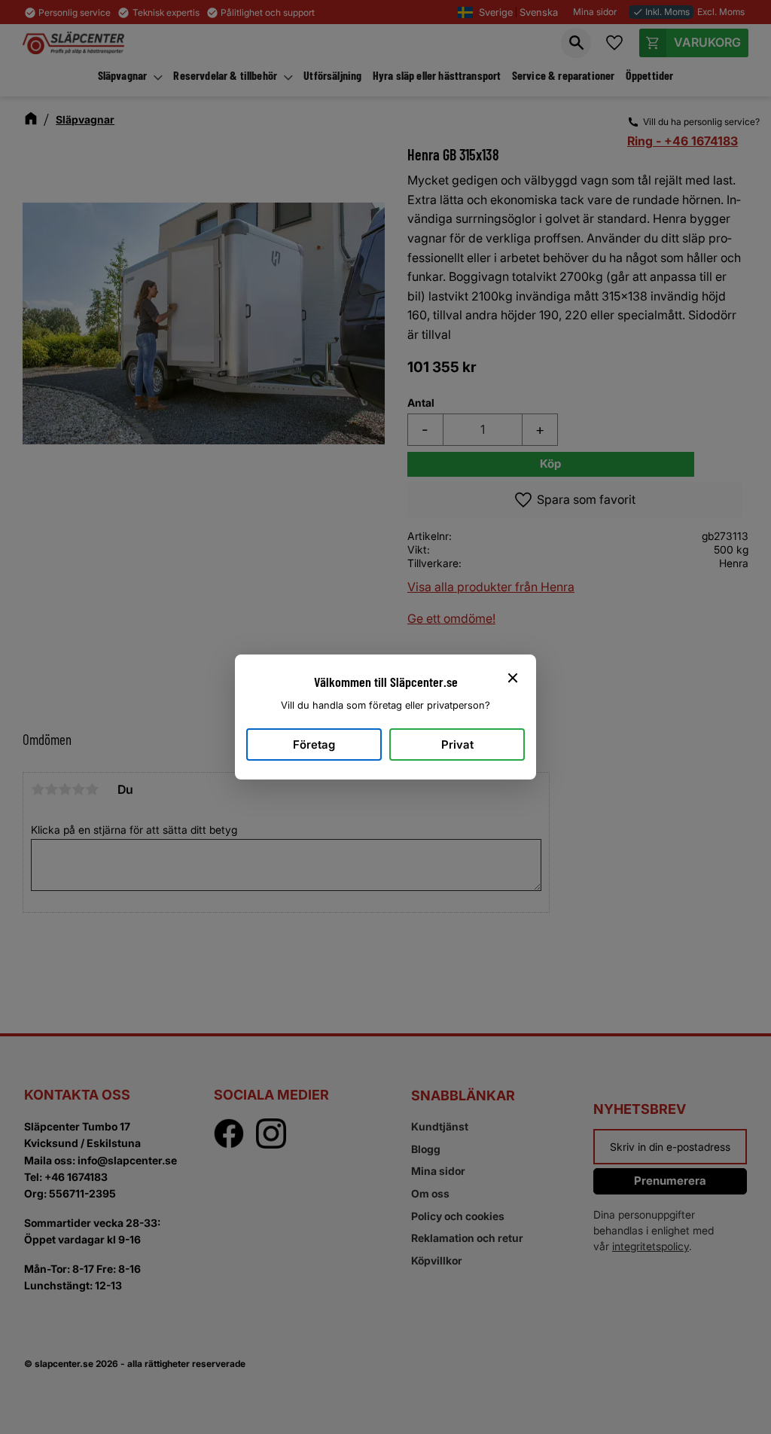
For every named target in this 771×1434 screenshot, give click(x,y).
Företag (314, 744)
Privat (457, 744)
